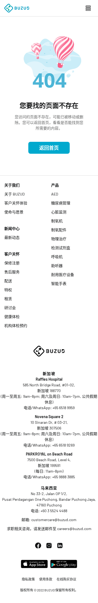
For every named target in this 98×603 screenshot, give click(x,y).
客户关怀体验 (15, 203)
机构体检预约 (15, 325)
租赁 (8, 298)
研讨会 (10, 307)
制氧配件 (58, 229)
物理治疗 (58, 238)
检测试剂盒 (60, 247)
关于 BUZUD (14, 194)
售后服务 (12, 272)
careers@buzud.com (74, 528)
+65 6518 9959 (64, 407)
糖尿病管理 (60, 203)
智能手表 (58, 283)
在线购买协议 (66, 579)
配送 (8, 280)
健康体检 (12, 316)
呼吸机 (57, 256)
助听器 (57, 265)
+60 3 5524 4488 (54, 510)
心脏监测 (58, 212)
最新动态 (12, 237)
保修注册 (12, 263)
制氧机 (57, 221)
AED (54, 194)
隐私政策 (28, 579)
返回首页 (49, 148)
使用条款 (45, 579)
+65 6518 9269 (63, 445)
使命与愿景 (13, 212)
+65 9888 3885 (63, 476)
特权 (8, 289)
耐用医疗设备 (62, 274)
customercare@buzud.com (53, 519)
